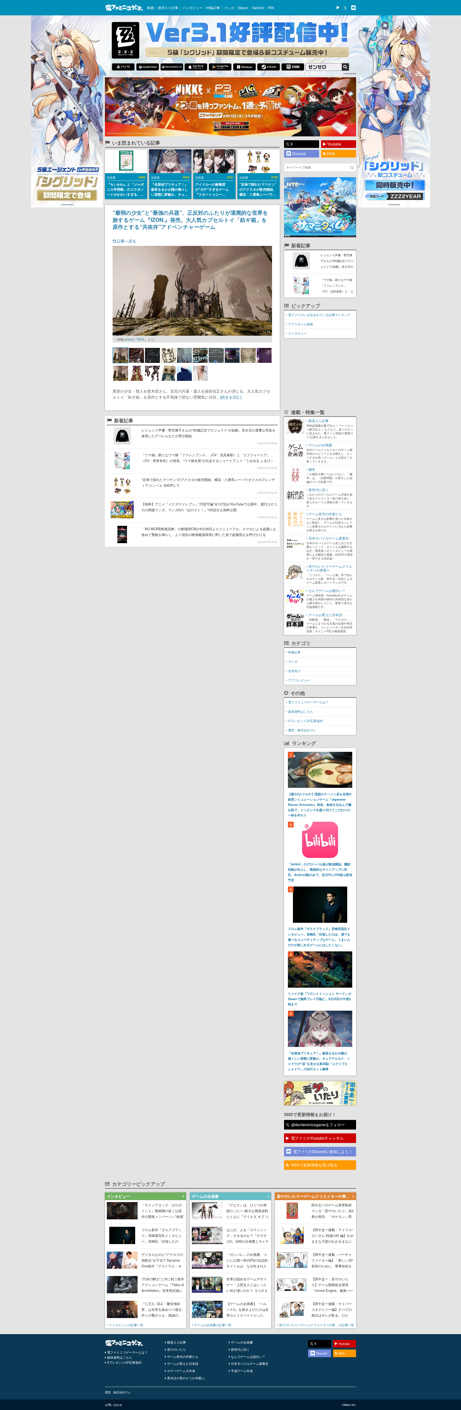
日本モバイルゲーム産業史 (249, 1363)
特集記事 (213, 7)
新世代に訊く (240, 1349)
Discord (298, 153)
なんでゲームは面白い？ (248, 1356)
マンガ (229, 7)
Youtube (334, 144)
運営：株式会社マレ (302, 730)
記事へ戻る (126, 241)
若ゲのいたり (176, 1349)
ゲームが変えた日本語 (182, 1363)
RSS (331, 153)
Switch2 (258, 7)
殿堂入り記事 (168, 7)
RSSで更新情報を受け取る (314, 1165)
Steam (243, 7)
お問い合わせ (113, 1405)
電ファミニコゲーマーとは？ (308, 702)
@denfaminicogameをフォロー (318, 1124)
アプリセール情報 (300, 324)
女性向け (294, 671)
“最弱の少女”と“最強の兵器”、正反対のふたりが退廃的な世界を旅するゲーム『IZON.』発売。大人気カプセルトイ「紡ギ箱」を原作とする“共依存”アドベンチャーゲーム (190, 219)
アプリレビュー (299, 680)
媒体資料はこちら (300, 711)
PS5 (271, 7)
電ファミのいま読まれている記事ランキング (319, 314)
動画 (150, 7)
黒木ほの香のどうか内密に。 (187, 1378)
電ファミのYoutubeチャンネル (317, 1138)
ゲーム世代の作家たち (182, 1356)
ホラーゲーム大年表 (181, 1370)
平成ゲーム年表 (242, 1370)
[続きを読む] (230, 397)
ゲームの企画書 (242, 1342)
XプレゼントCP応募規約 (305, 720)
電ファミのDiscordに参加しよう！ (322, 1151)
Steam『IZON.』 (137, 339)
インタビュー (192, 7)
